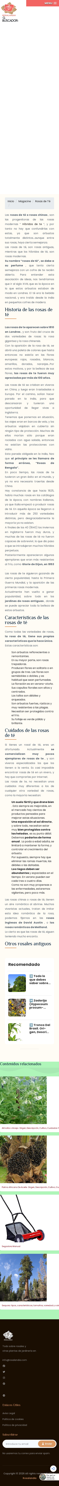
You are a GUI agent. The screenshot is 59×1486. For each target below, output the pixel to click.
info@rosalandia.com (14, 1360)
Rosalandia (29, 1478)
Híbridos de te (33, 224)
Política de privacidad (14, 1425)
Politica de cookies (13, 1419)
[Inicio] (9, 8)
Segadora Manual (11, 1246)
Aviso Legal (8, 1413)
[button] (50, 3)
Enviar (48, 1443)
